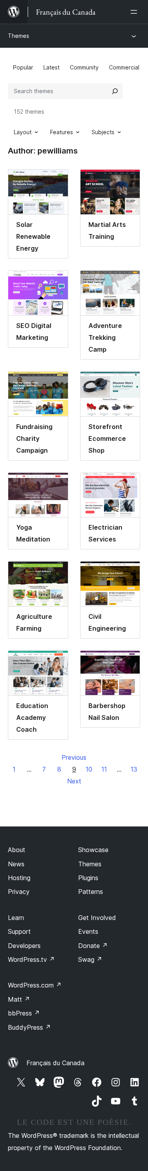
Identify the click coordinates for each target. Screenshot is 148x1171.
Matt (19, 999)
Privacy (19, 892)
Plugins (88, 878)
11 (104, 769)
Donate (93, 946)
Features (61, 132)
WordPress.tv (31, 959)
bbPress (24, 1013)
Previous (74, 757)
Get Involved (97, 918)
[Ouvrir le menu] (135, 12)
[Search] (115, 91)
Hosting (19, 878)
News (16, 864)
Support (19, 931)
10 (89, 769)
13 (134, 769)
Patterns (90, 892)
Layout (23, 132)
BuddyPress (29, 1027)
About (16, 850)
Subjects (103, 132)
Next (74, 781)
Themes (18, 35)
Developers (24, 946)
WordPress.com (35, 985)
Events (88, 931)
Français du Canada (55, 1063)
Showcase (93, 850)
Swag (90, 959)
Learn (16, 918)
